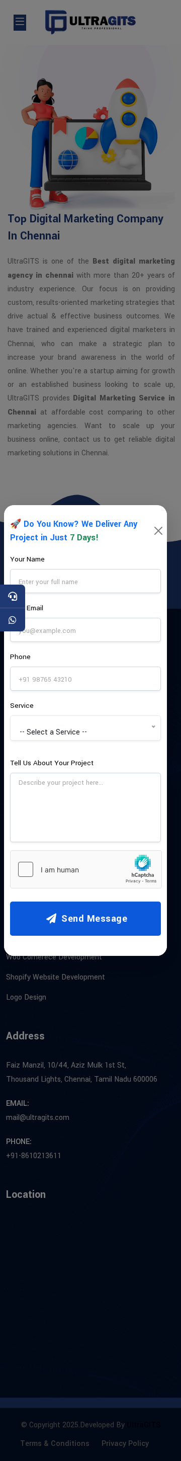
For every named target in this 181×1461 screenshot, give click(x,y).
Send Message (93, 918)
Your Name (27, 559)
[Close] (158, 531)
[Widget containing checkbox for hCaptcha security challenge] (86, 869)
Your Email (26, 608)
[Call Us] (12, 596)
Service (22, 705)
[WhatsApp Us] (12, 619)
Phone (20, 657)
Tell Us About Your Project (52, 763)
